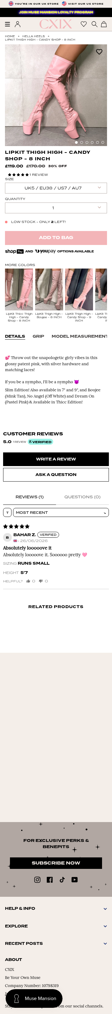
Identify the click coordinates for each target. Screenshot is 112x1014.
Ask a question (56, 475)
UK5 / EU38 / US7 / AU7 (53, 188)
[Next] (99, 95)
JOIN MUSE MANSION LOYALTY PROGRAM (56, 12)
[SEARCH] (94, 24)
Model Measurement (80, 336)
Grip (38, 336)
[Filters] (7, 512)
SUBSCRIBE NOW (56, 863)
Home (10, 36)
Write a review (56, 459)
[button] (19, 174)
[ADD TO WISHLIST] (99, 51)
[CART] (104, 24)
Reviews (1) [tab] (30, 497)
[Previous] (13, 95)
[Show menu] (9, 24)
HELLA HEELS (33, 36)
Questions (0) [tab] (82, 497)
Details (15, 336)
